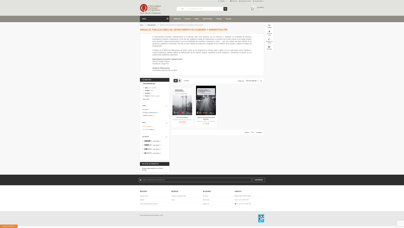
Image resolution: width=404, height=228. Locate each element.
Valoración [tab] (145, 136)
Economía (147, 109)
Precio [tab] (144, 122)
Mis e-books (206, 200)
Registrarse (206, 204)
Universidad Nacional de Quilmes (148, 204)
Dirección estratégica (182, 117)
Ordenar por (241, 81)
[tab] (154, 90)
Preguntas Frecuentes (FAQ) (178, 196)
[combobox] (202, 9)
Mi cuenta (205, 196)
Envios (173, 200)
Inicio (142, 25)
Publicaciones (151, 25)
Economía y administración (151, 112)
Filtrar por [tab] (146, 80)
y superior (150, 129)
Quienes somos (144, 196)
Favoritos (234, 1)
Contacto (142, 200)
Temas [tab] (144, 105)
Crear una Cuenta (246, 1)
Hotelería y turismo (149, 115)
